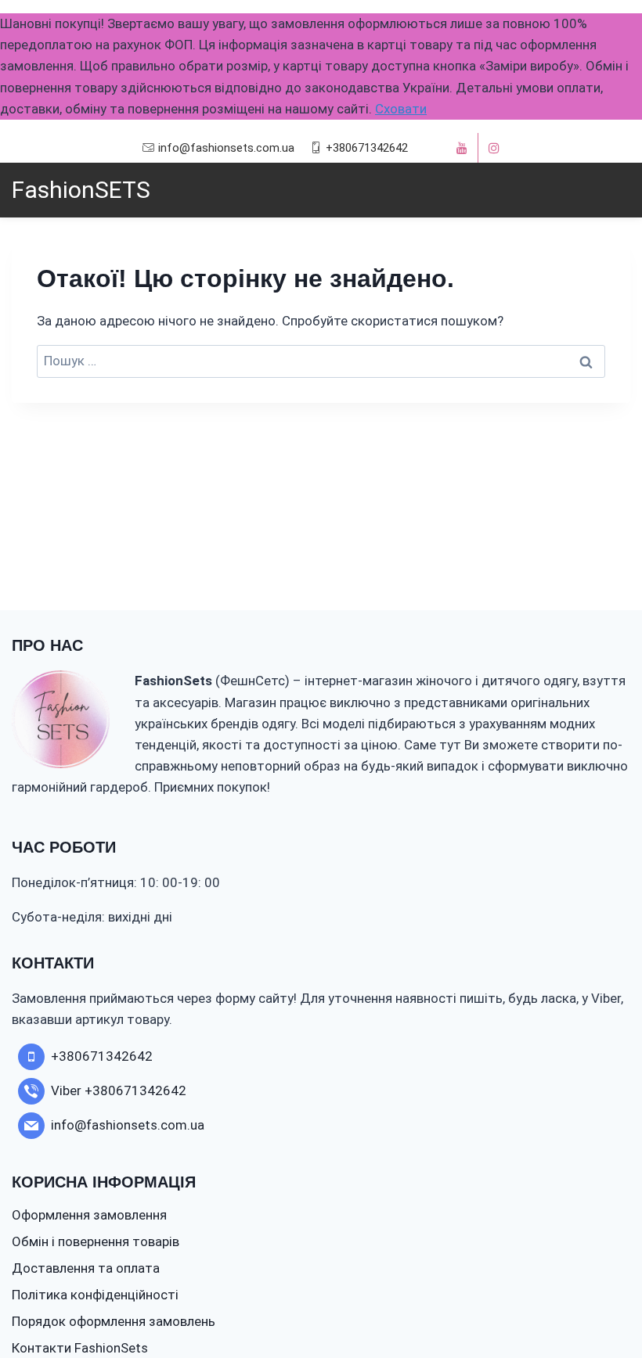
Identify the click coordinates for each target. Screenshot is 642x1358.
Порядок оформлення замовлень (113, 1321)
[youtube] (462, 148)
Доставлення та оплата (86, 1268)
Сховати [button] (401, 109)
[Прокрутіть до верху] (601, 1298)
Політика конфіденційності (95, 1294)
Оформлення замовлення (89, 1215)
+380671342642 (367, 148)
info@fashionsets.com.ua (226, 148)
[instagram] (494, 148)
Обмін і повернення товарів (95, 1241)
